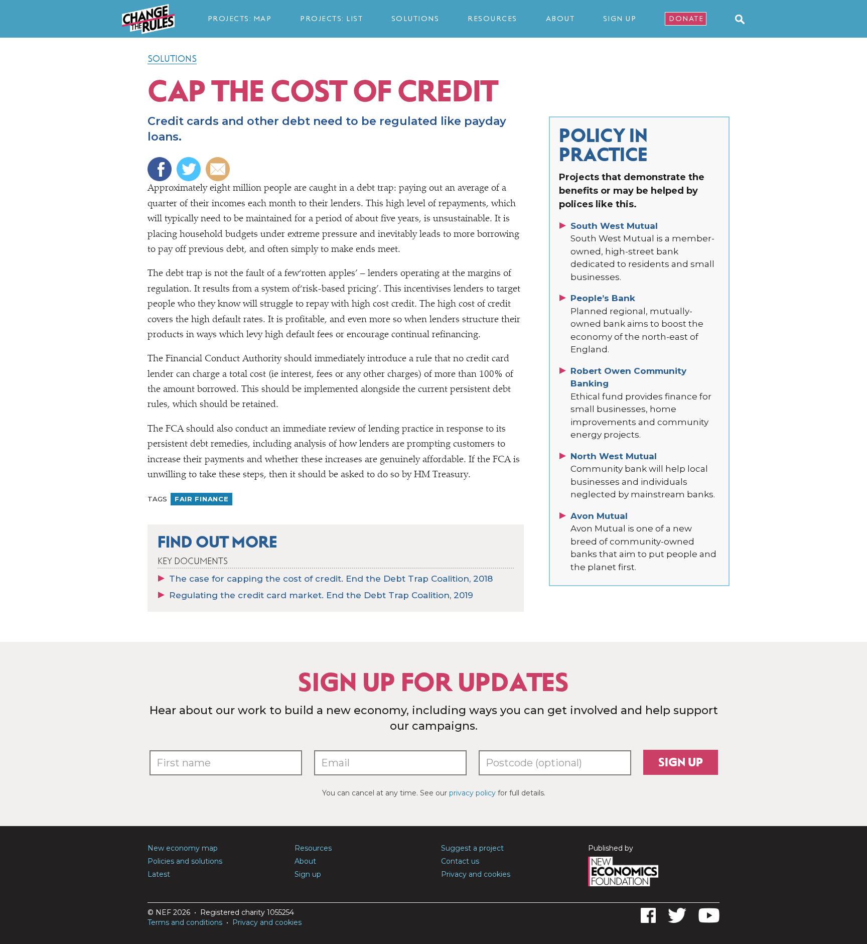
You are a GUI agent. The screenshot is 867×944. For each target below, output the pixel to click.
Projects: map (240, 19)
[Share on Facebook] (161, 169)
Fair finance (201, 499)
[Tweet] (190, 169)
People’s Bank (602, 298)
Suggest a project (472, 848)
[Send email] (219, 169)
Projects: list (331, 19)
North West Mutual (613, 456)
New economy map (183, 848)
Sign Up (620, 19)
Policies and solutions (185, 861)
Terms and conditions (185, 922)
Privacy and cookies (475, 874)
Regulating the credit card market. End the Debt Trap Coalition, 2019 (321, 595)
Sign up (680, 762)
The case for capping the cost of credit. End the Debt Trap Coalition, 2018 (331, 579)
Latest (159, 874)
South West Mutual (614, 226)
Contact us (460, 861)
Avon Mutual (599, 516)
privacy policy (472, 792)
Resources (492, 19)
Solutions (415, 19)
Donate (686, 19)
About (560, 19)
